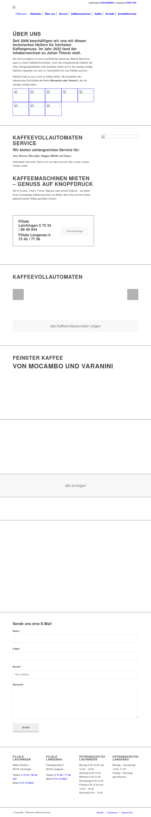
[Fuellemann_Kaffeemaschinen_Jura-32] (37, 109)
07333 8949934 (107, 2)
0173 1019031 (26, 782)
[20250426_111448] (37, 95)
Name (16, 631)
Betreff (17, 666)
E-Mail (17, 648)
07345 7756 (131, 2)
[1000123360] (53, 95)
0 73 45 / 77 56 (34, 236)
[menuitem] (35, 14)
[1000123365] (21, 95)
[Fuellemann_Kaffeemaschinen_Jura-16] (70, 95)
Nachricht (18, 684)
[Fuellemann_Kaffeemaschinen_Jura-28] (86, 95)
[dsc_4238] (53, 109)
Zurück (18, 294)
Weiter (132, 294)
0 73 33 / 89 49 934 (34, 227)
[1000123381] (21, 109)
